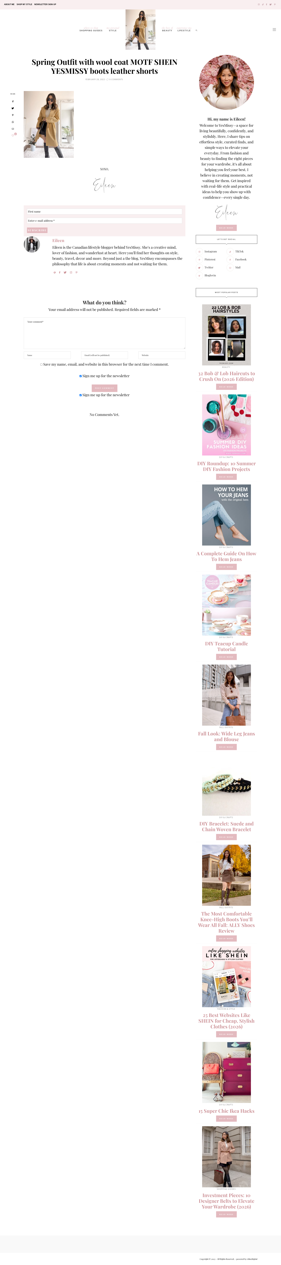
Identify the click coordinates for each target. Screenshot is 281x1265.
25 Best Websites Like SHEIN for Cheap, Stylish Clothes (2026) (226, 1021)
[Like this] (13, 135)
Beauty (167, 29)
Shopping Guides (91, 29)
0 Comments (116, 79)
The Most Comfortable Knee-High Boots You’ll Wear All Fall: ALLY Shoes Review (226, 922)
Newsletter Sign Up (45, 4)
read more (226, 228)
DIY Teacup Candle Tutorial (226, 646)
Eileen (58, 240)
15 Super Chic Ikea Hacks (226, 1111)
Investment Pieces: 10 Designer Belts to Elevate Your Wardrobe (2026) (226, 1201)
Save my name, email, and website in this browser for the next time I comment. (106, 364)
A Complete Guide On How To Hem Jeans (226, 556)
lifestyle (184, 29)
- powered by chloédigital (245, 1259)
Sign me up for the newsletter (106, 375)
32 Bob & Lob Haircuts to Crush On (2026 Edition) (226, 376)
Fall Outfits (226, 727)
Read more (226, 387)
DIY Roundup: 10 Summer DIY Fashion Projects (226, 466)
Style (113, 29)
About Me (9, 4)
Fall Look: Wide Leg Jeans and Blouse (226, 736)
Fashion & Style (226, 1009)
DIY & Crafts (226, 457)
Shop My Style (24, 4)
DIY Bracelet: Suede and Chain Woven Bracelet (226, 826)
